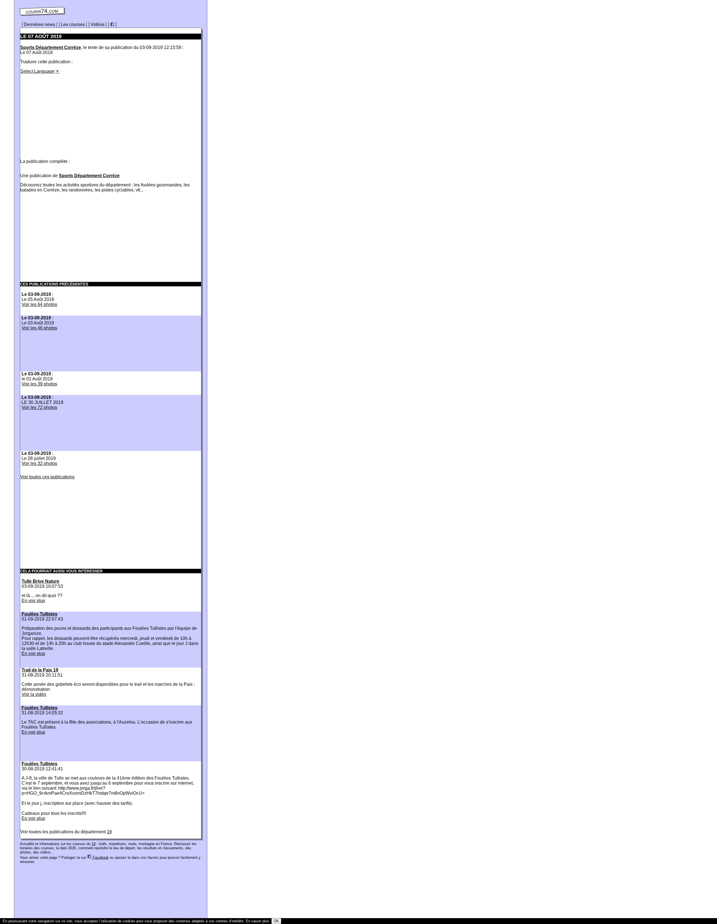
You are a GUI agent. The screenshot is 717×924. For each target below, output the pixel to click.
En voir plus (33, 600)
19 (109, 831)
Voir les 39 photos (39, 384)
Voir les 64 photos (39, 304)
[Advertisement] (67, 113)
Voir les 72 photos (39, 407)
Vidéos (97, 24)
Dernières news (39, 24)
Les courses (73, 24)
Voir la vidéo (34, 694)
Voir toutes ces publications (47, 476)
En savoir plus (257, 921)
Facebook (100, 857)
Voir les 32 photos (39, 463)
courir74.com (42, 11)
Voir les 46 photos (39, 328)
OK (276, 921)
